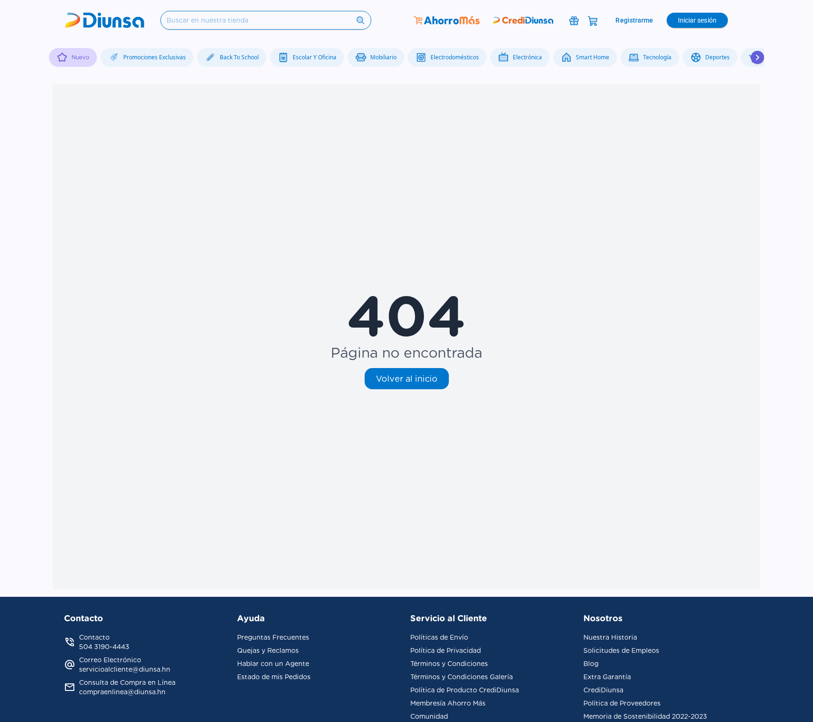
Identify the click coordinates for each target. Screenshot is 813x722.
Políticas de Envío (439, 637)
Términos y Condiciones (449, 663)
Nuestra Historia (610, 637)
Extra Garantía (607, 677)
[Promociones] (574, 20)
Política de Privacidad (445, 650)
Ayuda (251, 618)
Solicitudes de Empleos (621, 650)
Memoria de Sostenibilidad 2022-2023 (645, 716)
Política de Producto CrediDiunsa (464, 690)
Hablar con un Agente (273, 663)
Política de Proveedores (622, 703)
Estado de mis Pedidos (274, 677)
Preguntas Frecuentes (273, 637)
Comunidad (429, 716)
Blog (590, 663)
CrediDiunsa (603, 690)
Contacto (83, 618)
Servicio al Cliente (448, 618)
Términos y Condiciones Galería (461, 677)
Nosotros (602, 618)
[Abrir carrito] (592, 20)
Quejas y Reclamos (268, 650)
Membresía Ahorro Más (448, 703)
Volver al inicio (407, 379)
